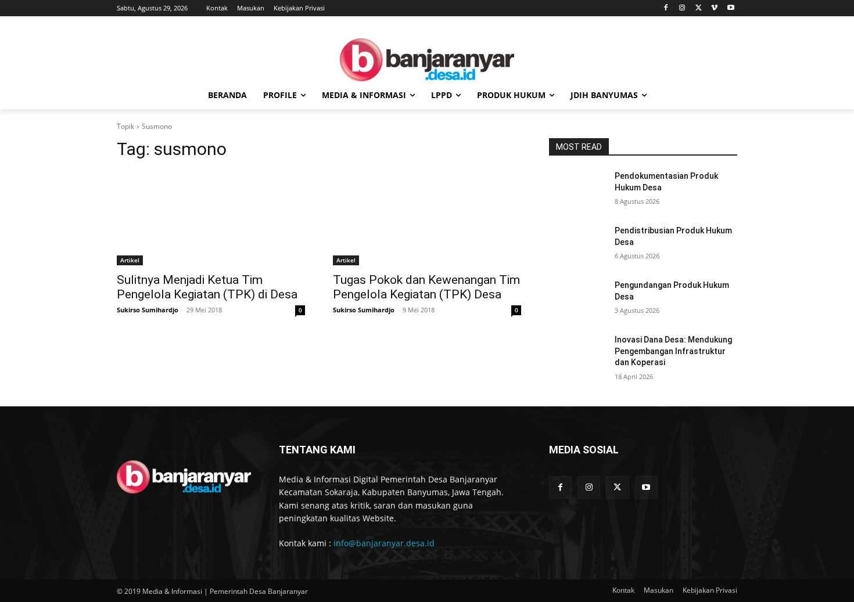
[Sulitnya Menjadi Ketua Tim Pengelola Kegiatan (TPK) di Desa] (211, 218)
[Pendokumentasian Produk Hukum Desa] (577, 190)
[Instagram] (682, 8)
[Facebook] (666, 8)
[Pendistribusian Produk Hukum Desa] (577, 245)
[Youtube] (730, 8)
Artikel (129, 260)
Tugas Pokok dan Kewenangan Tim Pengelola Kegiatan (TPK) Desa (426, 287)
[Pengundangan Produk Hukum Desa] (577, 299)
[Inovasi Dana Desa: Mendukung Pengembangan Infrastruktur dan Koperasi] (577, 354)
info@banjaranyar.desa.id (384, 543)
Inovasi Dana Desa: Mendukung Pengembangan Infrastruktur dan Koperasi (673, 351)
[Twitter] (698, 8)
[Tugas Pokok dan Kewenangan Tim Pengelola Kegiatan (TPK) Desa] (427, 218)
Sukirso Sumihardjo (147, 309)
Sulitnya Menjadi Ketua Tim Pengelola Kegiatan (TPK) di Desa (207, 287)
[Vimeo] (714, 8)
